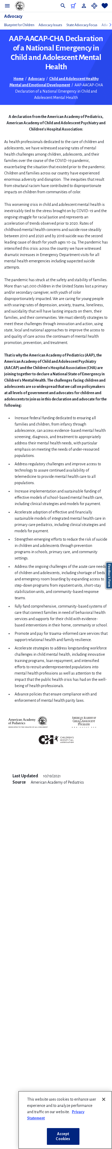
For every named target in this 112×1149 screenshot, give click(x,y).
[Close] (103, 1099)
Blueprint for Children (19, 25)
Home (19, 79)
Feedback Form (109, 575)
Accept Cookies (63, 1136)
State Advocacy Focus (81, 25)
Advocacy (13, 16)
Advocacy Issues (50, 25)
